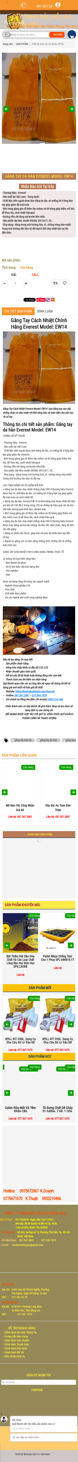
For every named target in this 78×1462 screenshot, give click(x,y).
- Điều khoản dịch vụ (14, 1356)
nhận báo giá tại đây (37, 186)
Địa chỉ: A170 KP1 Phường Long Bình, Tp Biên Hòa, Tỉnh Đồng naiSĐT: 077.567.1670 (22, 1310)
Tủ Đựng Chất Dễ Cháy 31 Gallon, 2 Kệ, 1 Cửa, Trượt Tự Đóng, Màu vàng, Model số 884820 (58, 1109)
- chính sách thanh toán (16, 1344)
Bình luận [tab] (45, 311)
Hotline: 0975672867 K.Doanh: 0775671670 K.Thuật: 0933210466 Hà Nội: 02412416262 (33, 1198)
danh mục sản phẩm (40, 834)
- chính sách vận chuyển (16, 1340)
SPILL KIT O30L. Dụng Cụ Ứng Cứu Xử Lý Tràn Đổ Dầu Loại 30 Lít (57, 1040)
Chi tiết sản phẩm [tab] (18, 311)
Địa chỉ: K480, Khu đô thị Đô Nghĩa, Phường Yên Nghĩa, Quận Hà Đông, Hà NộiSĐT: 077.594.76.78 (25, 1293)
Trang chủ (7, 44)
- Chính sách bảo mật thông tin (20, 1332)
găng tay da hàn (48, 740)
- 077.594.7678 (46, 1240)
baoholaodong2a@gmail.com (27, 1244)
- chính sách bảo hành (15, 1348)
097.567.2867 (46, 6)
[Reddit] (53, 299)
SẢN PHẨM (22, 44)
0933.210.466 (55, 699)
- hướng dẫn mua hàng (15, 1336)
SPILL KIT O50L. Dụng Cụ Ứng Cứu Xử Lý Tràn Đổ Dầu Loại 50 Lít (20, 1040)
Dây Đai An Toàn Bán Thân (58, 808)
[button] (71, 945)
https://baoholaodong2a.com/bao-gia (35, 691)
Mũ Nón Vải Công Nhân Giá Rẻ (20, 808)
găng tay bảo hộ (23, 740)
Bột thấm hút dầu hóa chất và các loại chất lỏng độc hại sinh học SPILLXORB (20, 961)
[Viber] (48, 300)
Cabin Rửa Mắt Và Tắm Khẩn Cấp (20, 1109)
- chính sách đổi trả (13, 1352)
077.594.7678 (39, 695)
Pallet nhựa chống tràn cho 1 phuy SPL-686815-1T (57, 958)
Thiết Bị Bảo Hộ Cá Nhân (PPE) (47, 44)
